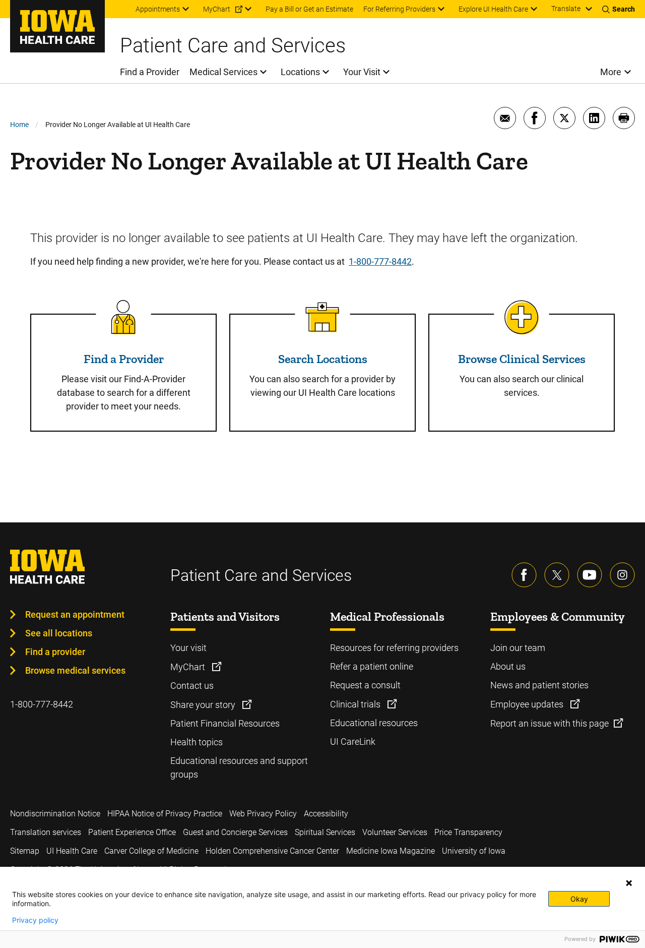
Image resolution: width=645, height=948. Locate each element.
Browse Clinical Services (522, 358)
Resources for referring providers (394, 647)
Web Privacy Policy (263, 813)
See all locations (58, 633)
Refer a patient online (371, 666)
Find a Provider (124, 358)
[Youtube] (589, 574)
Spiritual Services (325, 832)
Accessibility (326, 813)
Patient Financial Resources (225, 723)
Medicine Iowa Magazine (390, 851)
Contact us (192, 685)
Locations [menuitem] (300, 72)
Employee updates (527, 704)
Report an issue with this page (549, 723)
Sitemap (24, 851)
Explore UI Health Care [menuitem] (493, 9)
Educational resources (374, 723)
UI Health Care (71, 851)
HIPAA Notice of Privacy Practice (164, 813)
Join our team (517, 647)
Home (19, 125)
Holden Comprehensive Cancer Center (272, 851)
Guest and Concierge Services (235, 832)
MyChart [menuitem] (216, 9)
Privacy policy (35, 920)
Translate (565, 9)
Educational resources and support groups (239, 767)
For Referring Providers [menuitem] (399, 9)
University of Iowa (473, 851)
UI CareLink (352, 741)
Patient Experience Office (132, 832)
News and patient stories (539, 685)
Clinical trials (356, 704)
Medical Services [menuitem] (223, 72)
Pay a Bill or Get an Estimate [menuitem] (309, 9)
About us (508, 666)
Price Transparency (468, 832)
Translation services (45, 832)
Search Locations (322, 358)
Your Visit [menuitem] (361, 72)
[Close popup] (629, 883)
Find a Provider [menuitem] (149, 72)
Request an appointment (74, 614)
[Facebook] (524, 574)
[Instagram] (622, 574)
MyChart (188, 667)
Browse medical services (75, 670)
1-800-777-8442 (380, 261)
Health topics (196, 742)
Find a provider (55, 651)
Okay (579, 899)
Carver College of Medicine (151, 851)
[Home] (57, 26)
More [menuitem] (610, 72)
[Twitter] (556, 574)
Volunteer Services (394, 832)
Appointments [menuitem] (158, 9)
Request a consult (365, 685)
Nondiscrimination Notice (55, 813)
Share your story (203, 704)
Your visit (188, 647)
